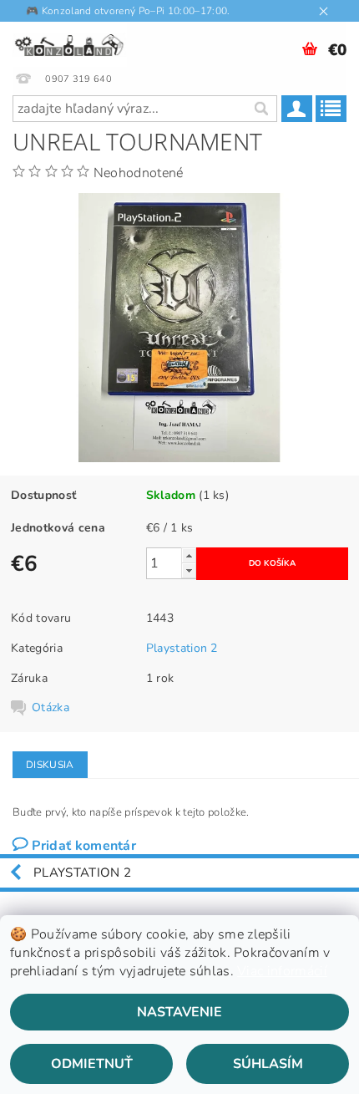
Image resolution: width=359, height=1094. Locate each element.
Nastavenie (179, 1012)
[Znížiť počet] (188, 570)
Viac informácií (282, 971)
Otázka (50, 707)
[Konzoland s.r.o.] (70, 43)
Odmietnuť (92, 1064)
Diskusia (50, 764)
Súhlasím (268, 1064)
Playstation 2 (182, 648)
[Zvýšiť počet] (188, 555)
